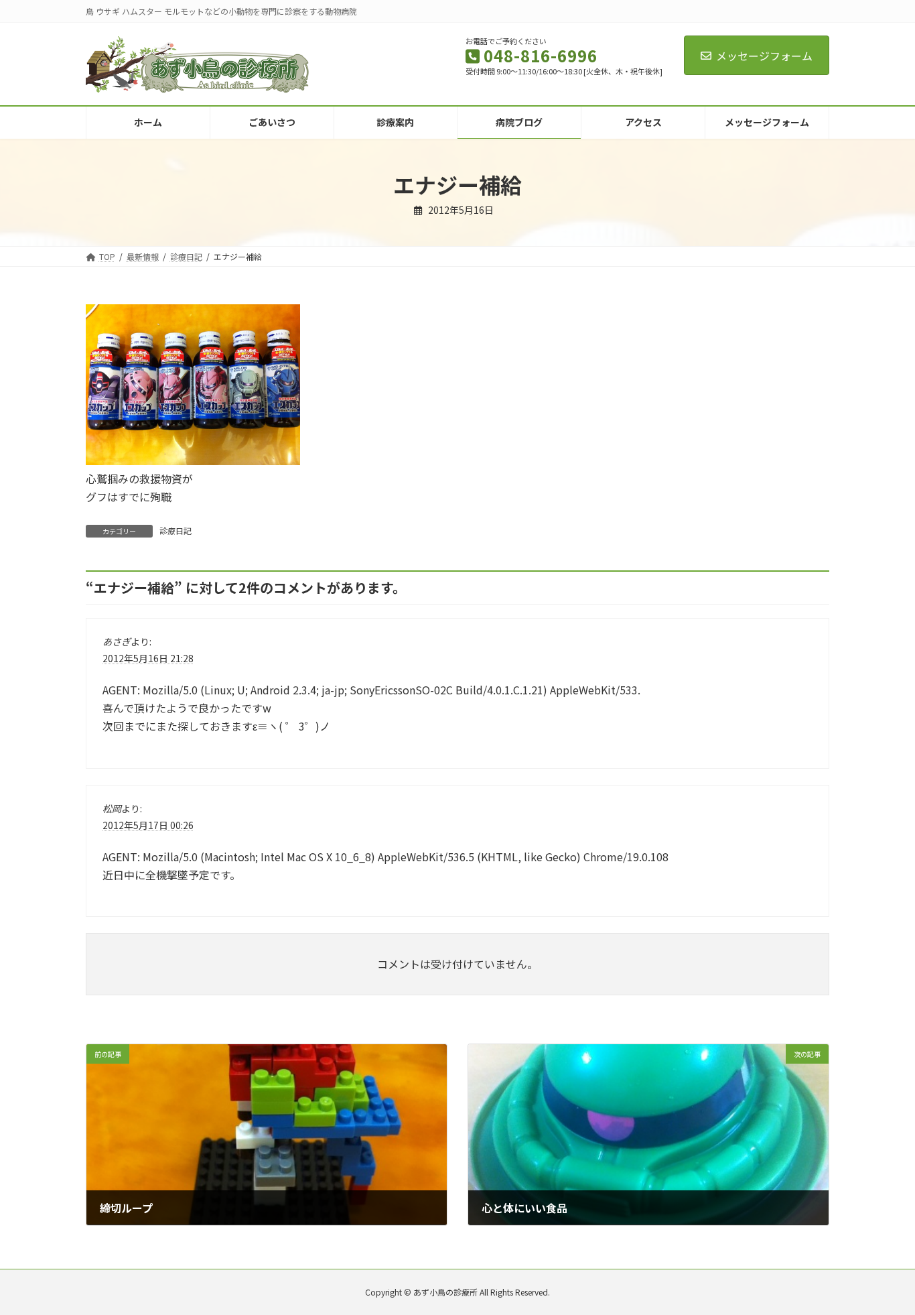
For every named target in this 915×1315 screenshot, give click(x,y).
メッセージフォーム (764, 56)
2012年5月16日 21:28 (148, 658)
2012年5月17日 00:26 (148, 824)
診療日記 (175, 530)
